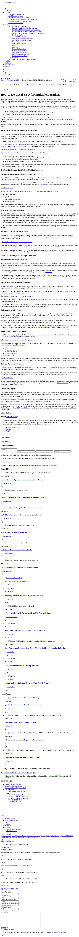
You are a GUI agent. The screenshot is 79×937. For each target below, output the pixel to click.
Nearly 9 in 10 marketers (8, 286)
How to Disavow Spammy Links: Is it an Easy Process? (22, 480)
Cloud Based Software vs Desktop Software (22, 666)
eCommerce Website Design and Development (26, 31)
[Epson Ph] (42, 836)
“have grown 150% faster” (45, 184)
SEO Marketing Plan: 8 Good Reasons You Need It (21, 515)
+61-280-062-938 (16, 802)
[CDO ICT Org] (47, 836)
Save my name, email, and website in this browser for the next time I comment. (27, 455)
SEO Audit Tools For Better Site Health (16, 550)
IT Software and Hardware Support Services (22, 59)
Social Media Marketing (19, 49)
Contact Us (8, 63)
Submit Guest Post (11, 831)
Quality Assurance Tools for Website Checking (23, 705)
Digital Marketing (13, 42)
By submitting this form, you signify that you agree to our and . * (36, 932)
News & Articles (10, 64)
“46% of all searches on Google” (46, 119)
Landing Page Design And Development (24, 28)
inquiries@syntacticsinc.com (17, 791)
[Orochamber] (66, 836)
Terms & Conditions (12, 820)
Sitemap (8, 825)
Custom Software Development (22, 40)
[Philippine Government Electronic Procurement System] (20, 836)
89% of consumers (62, 383)
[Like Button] (1, 434)
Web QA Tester (21, 37)
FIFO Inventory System (15, 16)
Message (7, 911)
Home (6, 9)
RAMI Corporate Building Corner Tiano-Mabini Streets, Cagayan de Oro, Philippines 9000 (15, 786)
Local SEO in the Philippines (22, 408)
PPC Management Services (20, 54)
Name (6, 892)
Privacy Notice (10, 818)
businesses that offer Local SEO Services (13, 146)
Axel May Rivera (8, 553)
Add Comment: (6, 441)
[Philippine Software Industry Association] (8, 836)
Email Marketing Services (20, 52)
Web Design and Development (17, 26)
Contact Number (9, 899)
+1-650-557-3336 (16, 800)
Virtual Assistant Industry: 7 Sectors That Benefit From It (27, 683)
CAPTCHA (4, 928)
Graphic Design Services (19, 50)
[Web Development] (7, 837)
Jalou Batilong (12, 417)
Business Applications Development (23, 38)
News (7, 822)
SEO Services (16, 47)
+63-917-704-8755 (22, 796)
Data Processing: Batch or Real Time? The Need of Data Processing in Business (36, 648)
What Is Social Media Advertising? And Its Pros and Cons (27, 613)
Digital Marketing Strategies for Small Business (19, 567)
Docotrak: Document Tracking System (20, 21)
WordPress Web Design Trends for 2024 (20, 722)
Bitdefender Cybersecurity (16, 14)
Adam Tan (9, 708)
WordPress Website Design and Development (26, 30)
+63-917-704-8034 (22, 798)
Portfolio (7, 61)
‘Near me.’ (48, 272)
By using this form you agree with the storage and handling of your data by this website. (30, 458)
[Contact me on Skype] (7, 431)
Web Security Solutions (15, 23)
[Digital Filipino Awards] (19, 837)
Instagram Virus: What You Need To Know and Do (25, 631)
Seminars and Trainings (13, 829)
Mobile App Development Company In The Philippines (29, 33)
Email (6, 896)
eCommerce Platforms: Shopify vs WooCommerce (24, 740)
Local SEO (15, 45)
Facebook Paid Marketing (20, 56)
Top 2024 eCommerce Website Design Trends (22, 757)
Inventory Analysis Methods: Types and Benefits (24, 596)
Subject (6, 907)
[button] (5, 71)
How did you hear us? (11, 903)
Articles (9, 80)
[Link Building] (55, 836)
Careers (7, 66)
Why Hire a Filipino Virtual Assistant (15, 532)
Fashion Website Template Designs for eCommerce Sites (22, 497)
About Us (8, 10)
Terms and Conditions (58, 932)
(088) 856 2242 (20, 795)
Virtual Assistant (13, 57)
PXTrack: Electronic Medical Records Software (22, 19)
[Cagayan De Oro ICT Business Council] (33, 836)
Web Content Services (19, 43)
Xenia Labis (10, 599)
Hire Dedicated (17, 35)
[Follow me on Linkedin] (8, 429)
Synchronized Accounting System (18, 17)
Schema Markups (46, 325)
